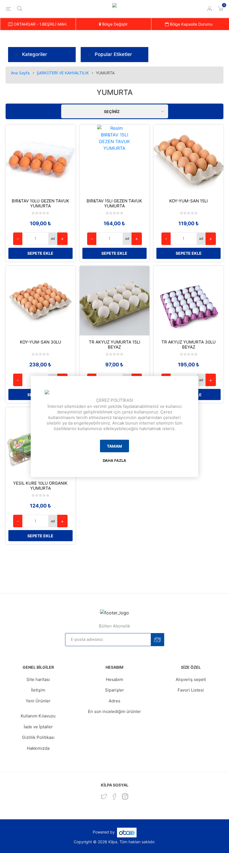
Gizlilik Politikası (38, 737)
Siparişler (114, 690)
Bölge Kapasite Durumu (191, 24)
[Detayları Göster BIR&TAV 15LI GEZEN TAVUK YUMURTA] (114, 159)
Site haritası (38, 679)
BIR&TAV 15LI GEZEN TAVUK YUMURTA (114, 203)
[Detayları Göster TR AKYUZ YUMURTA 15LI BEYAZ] (114, 300)
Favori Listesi (191, 690)
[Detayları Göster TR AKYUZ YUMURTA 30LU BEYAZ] (188, 300)
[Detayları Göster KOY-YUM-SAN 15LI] (188, 159)
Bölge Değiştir (114, 24)
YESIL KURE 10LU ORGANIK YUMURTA (40, 486)
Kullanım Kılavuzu (38, 716)
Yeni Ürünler (38, 701)
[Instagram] (125, 796)
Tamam (114, 445)
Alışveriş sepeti (191, 679)
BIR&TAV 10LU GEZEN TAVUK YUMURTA (40, 203)
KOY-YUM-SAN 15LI (188, 201)
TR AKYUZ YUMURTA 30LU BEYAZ (188, 345)
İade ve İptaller (38, 726)
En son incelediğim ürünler (114, 711)
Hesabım (114, 679)
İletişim (38, 690)
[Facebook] (114, 796)
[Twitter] (103, 796)
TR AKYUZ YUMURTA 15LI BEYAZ (114, 345)
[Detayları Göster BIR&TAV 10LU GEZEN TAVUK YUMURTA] (40, 159)
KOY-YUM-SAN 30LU (40, 342)
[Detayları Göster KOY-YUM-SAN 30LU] (40, 300)
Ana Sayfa (20, 72)
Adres (114, 701)
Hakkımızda (38, 748)
